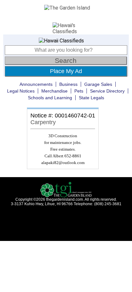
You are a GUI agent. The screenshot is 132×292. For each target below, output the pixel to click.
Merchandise (54, 91)
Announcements (36, 84)
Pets (78, 91)
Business (68, 84)
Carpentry (43, 122)
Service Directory (107, 91)
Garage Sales (98, 84)
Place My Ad (66, 71)
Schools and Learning (50, 97)
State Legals (91, 97)
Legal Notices (21, 91)
